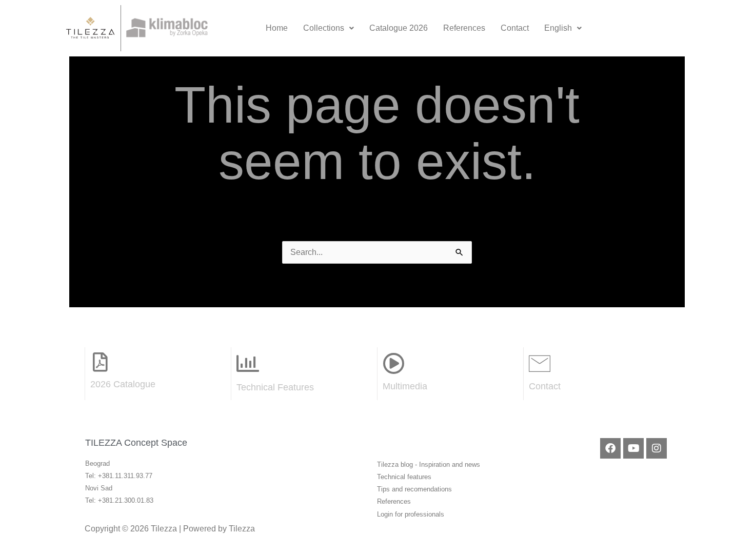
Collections (323, 28)
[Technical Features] (247, 363)
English (558, 28)
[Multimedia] (393, 363)
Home (277, 28)
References (464, 28)
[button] (328, 28)
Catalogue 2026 (398, 28)
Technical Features (275, 387)
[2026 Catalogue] (100, 362)
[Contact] (539, 363)
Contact (515, 28)
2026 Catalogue (122, 384)
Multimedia (405, 386)
